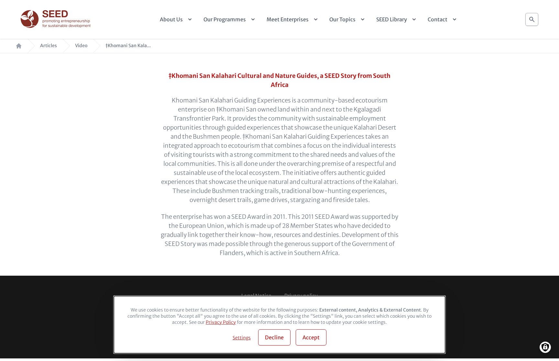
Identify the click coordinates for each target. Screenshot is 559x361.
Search (532, 17)
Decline (274, 337)
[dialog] (279, 324)
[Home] (56, 19)
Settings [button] (242, 338)
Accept (311, 337)
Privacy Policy (221, 322)
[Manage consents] (545, 347)
